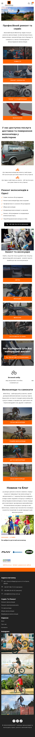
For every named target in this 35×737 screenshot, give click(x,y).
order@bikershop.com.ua (12, 594)
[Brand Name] (5, 552)
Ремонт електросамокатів (9, 605)
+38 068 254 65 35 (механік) (13, 590)
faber (13, 537)
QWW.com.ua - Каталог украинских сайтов (17, 565)
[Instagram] (17, 721)
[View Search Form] (29, 3)
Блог (2, 621)
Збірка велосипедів (7, 611)
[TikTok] (21, 721)
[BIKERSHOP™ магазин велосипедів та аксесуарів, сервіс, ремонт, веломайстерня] (9, 3)
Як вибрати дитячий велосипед (13, 540)
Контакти (4, 627)
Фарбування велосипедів (9, 614)
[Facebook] (13, 721)
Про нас (4, 624)
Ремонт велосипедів (8, 602)
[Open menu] (2, 3)
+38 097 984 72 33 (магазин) (13, 587)
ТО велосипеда (6, 608)
